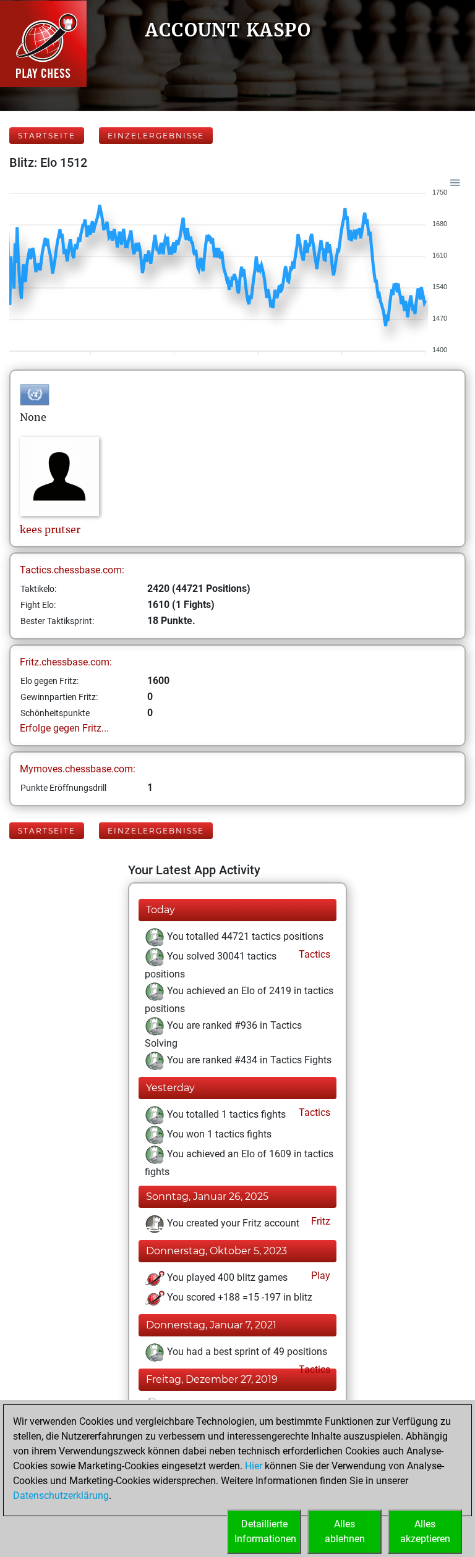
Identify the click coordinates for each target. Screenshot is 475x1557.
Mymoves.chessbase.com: (77, 769)
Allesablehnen (345, 1531)
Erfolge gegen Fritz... (64, 728)
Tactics (313, 954)
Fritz (319, 1221)
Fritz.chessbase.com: (66, 662)
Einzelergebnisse (156, 135)
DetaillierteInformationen (265, 1531)
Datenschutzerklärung (61, 1495)
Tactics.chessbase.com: (72, 570)
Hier (253, 1466)
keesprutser (50, 529)
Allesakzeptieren (425, 1531)
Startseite (46, 135)
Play (319, 1275)
